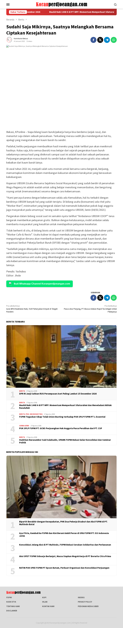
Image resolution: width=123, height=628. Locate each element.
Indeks (81, 597)
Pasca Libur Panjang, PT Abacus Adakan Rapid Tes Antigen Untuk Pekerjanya (90, 309)
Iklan (44, 602)
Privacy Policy (85, 602)
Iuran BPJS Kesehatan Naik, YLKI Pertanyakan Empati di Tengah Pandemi (32, 309)
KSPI (44, 597)
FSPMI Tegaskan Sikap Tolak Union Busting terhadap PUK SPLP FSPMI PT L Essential (62, 416)
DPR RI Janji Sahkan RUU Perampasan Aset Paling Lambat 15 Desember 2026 (58, 393)
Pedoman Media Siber (88, 606)
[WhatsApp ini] (114, 40)
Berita (22, 391)
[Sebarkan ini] (93, 40)
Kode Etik (11, 602)
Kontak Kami (48, 606)
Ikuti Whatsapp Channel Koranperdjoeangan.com (42, 283)
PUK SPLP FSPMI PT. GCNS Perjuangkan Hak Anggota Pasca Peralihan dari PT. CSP (60, 428)
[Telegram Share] (107, 40)
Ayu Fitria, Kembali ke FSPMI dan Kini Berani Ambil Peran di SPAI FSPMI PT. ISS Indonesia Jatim (64, 534)
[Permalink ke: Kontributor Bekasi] (9, 39)
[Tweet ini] (100, 40)
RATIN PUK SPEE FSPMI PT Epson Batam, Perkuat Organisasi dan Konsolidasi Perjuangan (64, 568)
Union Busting (36, 414)
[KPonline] (61, 4)
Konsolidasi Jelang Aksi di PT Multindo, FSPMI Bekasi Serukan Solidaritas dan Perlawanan (65, 544)
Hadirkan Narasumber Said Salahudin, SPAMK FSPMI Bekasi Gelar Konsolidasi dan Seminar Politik (65, 441)
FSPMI (9, 597)
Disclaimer (11, 610)
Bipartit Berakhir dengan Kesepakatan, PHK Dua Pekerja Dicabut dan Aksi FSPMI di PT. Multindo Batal (63, 523)
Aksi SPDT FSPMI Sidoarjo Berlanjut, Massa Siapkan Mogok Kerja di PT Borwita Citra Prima (65, 556)
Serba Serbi (24, 426)
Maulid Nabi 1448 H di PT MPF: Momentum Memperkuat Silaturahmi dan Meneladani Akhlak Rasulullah (65, 406)
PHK (27, 414)
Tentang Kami (13, 606)
